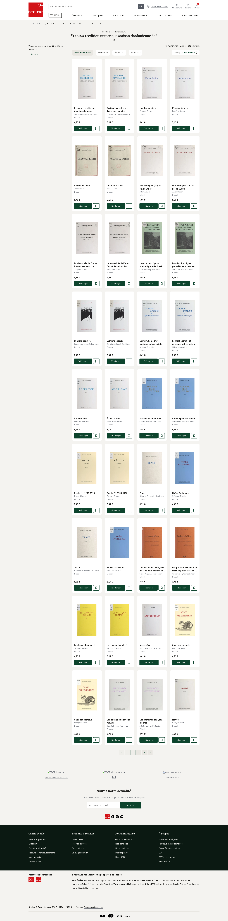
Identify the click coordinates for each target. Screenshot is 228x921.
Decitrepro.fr (121, 852)
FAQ (114, 777)
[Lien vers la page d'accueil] (35, 10)
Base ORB (120, 857)
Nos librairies (121, 843)
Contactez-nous (172, 777)
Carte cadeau (78, 839)
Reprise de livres (79, 843)
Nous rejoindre (122, 848)
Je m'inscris (130, 804)
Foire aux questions (37, 839)
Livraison (32, 843)
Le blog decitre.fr (80, 852)
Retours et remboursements (41, 852)
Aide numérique (35, 857)
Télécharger (83, 128)
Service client (34, 861)
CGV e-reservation (167, 857)
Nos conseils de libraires (56, 777)
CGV (161, 852)
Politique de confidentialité (171, 843)
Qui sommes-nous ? (124, 839)
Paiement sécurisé (37, 848)
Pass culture (78, 848)
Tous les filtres (81, 52)
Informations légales (168, 839)
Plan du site (164, 861)
